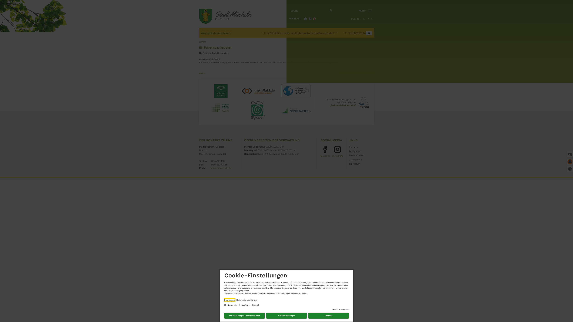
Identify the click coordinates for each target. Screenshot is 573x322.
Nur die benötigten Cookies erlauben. (244, 316)
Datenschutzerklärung (246, 300)
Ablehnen (328, 316)
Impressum (229, 300)
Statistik (255, 305)
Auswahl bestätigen (286, 316)
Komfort (244, 305)
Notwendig (232, 305)
